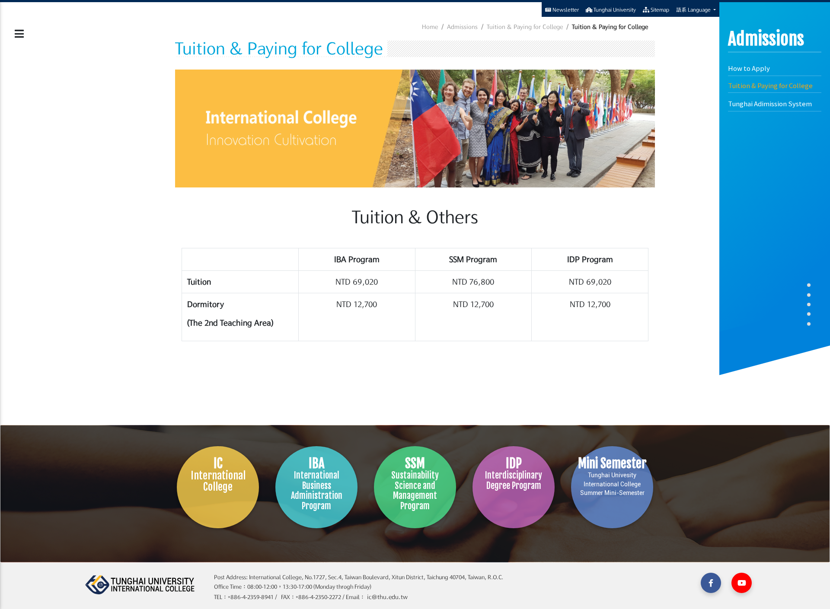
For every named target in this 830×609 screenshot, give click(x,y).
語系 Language (694, 9)
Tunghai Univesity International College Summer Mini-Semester (612, 476)
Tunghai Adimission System (770, 103)
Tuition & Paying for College (770, 85)
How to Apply (749, 68)
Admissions (462, 27)
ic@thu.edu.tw (386, 597)
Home (430, 27)
